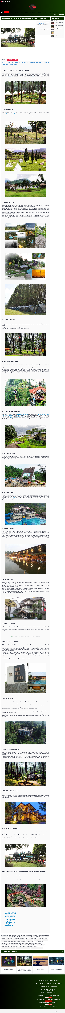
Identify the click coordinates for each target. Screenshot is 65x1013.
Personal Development (8, 969)
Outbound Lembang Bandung (22, 414)
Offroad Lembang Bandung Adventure (59, 25)
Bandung (3, 938)
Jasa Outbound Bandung (13, 943)
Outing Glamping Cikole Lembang (59, 35)
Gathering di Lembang (6, 946)
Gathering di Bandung (40, 944)
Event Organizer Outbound (31, 946)
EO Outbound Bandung (42, 938)
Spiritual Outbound (40, 969)
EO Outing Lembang (30, 941)
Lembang (47, 936)
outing (6, 113)
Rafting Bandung (9, 924)
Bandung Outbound (22, 936)
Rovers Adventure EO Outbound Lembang (59, 22)
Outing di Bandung (23, 944)
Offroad (6, 116)
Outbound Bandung (41, 414)
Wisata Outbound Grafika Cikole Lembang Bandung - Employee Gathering (59, 28)
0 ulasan (44, 29)
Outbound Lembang (20, 416)
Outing (6, 417)
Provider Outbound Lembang (20, 938)
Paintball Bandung (10, 919)
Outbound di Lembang (15, 944)
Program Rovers (9, 951)
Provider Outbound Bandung (31, 938)
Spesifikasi (10, 59)
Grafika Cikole (9, 925)
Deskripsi (4, 59)
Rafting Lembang (10, 922)
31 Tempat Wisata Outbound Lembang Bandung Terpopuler (24, 970)
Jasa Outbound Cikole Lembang (35, 943)
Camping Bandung (10, 921)
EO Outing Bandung (39, 941)
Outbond (42, 936)
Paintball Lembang (10, 918)
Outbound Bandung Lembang (43, 935)
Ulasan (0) (15, 59)
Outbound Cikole (5, 936)
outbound (32, 76)
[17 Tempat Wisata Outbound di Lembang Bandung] (18, 38)
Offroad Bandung (10, 916)
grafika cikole (19, 73)
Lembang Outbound (31, 936)
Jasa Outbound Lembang (23, 943)
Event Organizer (26, 418)
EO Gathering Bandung (6, 941)
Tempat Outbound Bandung (56, 969)
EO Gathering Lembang (15, 941)
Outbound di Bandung (6, 944)
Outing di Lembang (31, 944)
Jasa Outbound (4, 943)
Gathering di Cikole (14, 946)
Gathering (11, 417)
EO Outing (23, 941)
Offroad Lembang (8, 415)
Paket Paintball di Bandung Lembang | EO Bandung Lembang (56, 20)
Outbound (13, 497)
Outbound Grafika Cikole (13, 936)
